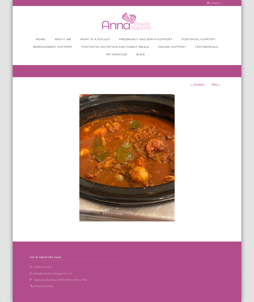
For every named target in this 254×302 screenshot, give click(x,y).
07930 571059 (42, 267)
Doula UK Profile (43, 286)
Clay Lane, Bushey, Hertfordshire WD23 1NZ (60, 280)
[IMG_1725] (127, 157)
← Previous (197, 84)
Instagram (216, 2)
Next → (216, 84)
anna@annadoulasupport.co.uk (52, 273)
